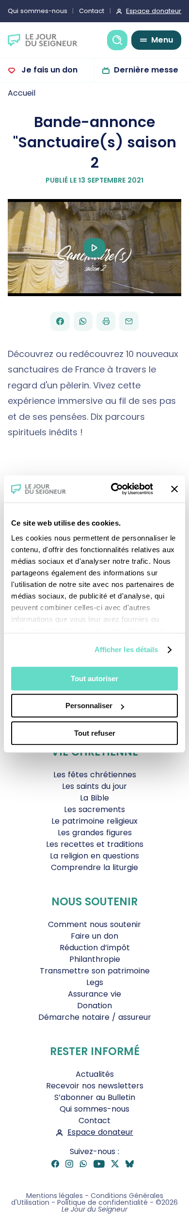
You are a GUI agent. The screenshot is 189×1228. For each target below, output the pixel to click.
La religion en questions (94, 855)
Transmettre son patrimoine (95, 970)
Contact (91, 10)
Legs (94, 982)
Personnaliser (88, 705)
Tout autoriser (94, 678)
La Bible (94, 797)
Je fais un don (48, 69)
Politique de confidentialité (102, 1202)
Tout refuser (94, 733)
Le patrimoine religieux (94, 821)
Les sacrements (94, 809)
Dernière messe (146, 69)
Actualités (95, 1074)
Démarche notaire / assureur (94, 1017)
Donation (94, 1005)
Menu (162, 39)
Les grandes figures (95, 832)
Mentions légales (54, 1195)
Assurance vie (94, 994)
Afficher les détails (126, 649)
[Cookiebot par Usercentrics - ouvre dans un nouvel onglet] (114, 489)
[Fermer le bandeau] (174, 488)
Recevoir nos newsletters (94, 1085)
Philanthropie (94, 959)
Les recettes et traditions (94, 844)
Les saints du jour (94, 786)
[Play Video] (94, 247)
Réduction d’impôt (95, 947)
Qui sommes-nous (37, 10)
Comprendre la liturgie (94, 867)
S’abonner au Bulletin (94, 1097)
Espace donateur (153, 10)
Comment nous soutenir (94, 924)
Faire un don (94, 936)
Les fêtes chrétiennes (94, 774)
